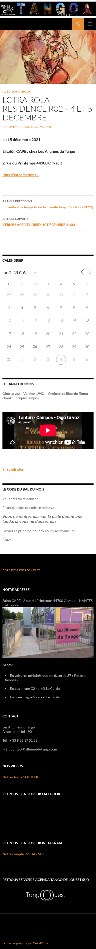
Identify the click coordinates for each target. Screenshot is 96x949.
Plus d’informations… (20, 174)
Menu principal (90, 24)
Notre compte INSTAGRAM (23, 854)
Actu (6, 91)
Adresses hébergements (21, 570)
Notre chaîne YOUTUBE (20, 777)
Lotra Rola (21, 91)
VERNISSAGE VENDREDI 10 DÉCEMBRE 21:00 (38, 222)
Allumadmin (42, 127)
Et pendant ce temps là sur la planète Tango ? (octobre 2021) (47, 204)
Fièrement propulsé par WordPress (25, 943)
